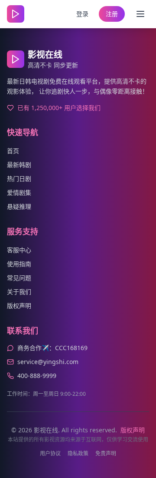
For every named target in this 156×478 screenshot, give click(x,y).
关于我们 (19, 291)
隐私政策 (78, 453)
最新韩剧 (19, 164)
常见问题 (19, 278)
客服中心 (19, 250)
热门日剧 (19, 178)
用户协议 (50, 453)
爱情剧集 (19, 192)
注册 (112, 14)
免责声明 (105, 453)
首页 (13, 151)
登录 (82, 14)
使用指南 (19, 264)
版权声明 (19, 305)
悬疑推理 (19, 206)
